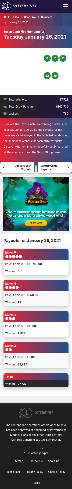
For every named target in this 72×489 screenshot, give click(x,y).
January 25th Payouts (23, 167)
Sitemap (18, 461)
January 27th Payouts (49, 167)
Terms (36, 482)
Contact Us (35, 461)
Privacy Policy (34, 472)
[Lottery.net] (19, 9)
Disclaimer (13, 472)
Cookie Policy (56, 472)
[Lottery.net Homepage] (5, 17)
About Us (53, 461)
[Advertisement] (24, 71)
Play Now (36, 223)
